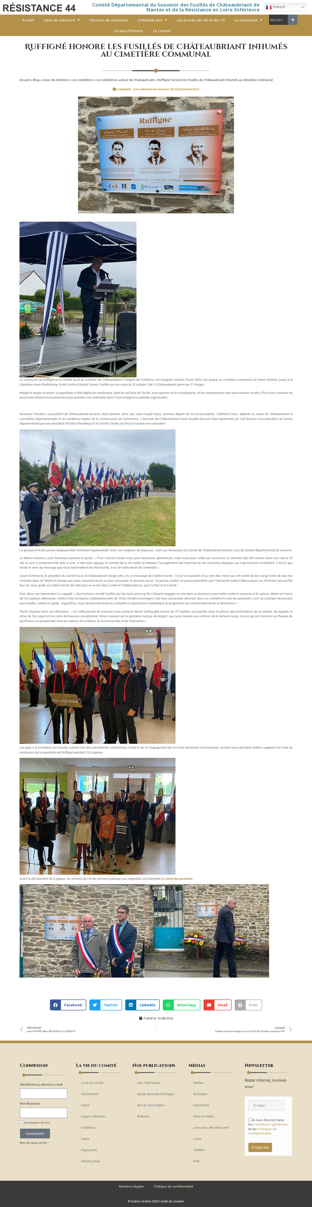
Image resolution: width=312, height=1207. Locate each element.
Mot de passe (30, 1103)
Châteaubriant (150, 20)
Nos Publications (149, 1083)
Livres (197, 1139)
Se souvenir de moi (36, 1122)
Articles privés (90, 1161)
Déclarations (89, 1094)
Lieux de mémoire (59, 20)
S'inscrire (260, 1147)
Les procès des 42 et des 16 (201, 20)
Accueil (28, 20)
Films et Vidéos (203, 1116)
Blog (36, 80)
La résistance (246, 20)
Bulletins (143, 1116)
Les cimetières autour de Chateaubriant (125, 80)
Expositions (201, 1105)
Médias (198, 1083)
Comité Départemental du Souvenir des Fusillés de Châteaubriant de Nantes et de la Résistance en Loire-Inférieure (176, 7)
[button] (68, 1004)
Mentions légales (131, 1186)
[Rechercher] (292, 20)
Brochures (200, 1094)
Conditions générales (271, 1124)
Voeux (85, 1139)
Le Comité (161, 30)
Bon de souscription (151, 1105)
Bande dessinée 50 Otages (155, 1094)
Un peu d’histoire (128, 30)
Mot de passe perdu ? (34, 1142)
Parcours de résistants (108, 20)
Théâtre (198, 1150)
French (278, 6)
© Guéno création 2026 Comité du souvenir (156, 1201)
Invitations (88, 1127)
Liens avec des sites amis (211, 1127)
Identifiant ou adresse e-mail (41, 1084)
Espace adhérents (93, 1116)
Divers (85, 1105)
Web (196, 1161)
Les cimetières (82, 80)
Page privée (89, 1150)
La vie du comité (92, 1083)
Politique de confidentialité (262, 1131)
